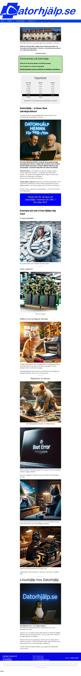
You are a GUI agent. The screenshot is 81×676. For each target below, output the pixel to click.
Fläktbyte (42, 572)
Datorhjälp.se (56, 69)
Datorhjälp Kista (50, 665)
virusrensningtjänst (43, 373)
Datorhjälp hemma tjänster (35, 178)
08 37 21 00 (40, 656)
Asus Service (12, 663)
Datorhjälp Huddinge (35, 663)
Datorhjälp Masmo (63, 663)
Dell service (18, 663)
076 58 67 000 (40, 658)
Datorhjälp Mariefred (29, 665)
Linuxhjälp (43, 663)
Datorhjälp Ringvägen (59, 665)
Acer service (6, 663)
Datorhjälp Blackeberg (73, 663)
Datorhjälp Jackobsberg (40, 665)
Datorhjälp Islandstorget (52, 663)
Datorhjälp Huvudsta (9, 665)
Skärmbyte (36, 572)
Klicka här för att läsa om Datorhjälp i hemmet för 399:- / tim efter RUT (40, 200)
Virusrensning (49, 572)
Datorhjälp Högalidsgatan (71, 665)
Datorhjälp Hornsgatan (40, 667)
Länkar (2, 671)
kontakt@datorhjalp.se (43, 659)
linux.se (43, 646)
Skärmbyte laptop (25, 663)
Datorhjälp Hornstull (19, 665)
